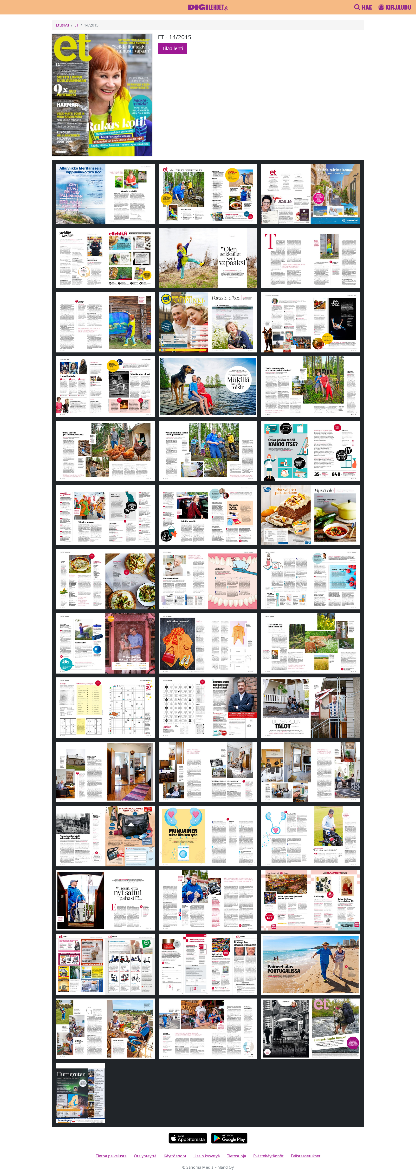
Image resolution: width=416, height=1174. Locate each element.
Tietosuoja (236, 1156)
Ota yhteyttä (145, 1156)
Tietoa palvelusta (111, 1156)
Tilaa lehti (172, 48)
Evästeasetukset (305, 1156)
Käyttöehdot (175, 1156)
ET (76, 25)
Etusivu (62, 25)
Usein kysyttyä (207, 1156)
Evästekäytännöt (268, 1156)
